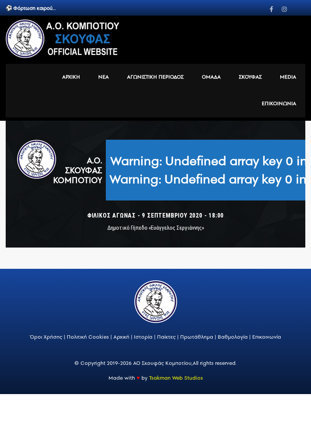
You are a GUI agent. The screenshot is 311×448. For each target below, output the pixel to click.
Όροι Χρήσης (46, 337)
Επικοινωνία (266, 337)
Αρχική (122, 337)
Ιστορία (143, 337)
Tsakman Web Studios (176, 378)
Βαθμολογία (233, 337)
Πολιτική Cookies (88, 337)
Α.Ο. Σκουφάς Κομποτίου (77, 170)
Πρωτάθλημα (196, 337)
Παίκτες (166, 337)
